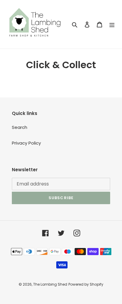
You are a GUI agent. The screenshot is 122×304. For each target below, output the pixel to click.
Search (19, 127)
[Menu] (112, 24)
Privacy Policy (26, 143)
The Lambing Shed (50, 284)
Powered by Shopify (85, 284)
